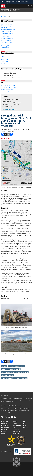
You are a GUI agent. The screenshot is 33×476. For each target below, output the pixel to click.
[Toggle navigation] (30, 6)
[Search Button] (28, 6)
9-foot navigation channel (11, 369)
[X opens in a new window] (6, 416)
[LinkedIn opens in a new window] (12, 416)
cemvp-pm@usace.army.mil (9, 109)
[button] (8, 3)
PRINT (3, 139)
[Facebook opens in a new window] (2, 416)
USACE (24, 378)
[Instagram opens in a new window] (9, 416)
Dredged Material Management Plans (15, 372)
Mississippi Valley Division (11, 378)
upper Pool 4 (19, 366)
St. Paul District (7, 375)
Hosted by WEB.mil (6, 451)
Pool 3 (11, 366)
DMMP (4, 366)
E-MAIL (8, 139)
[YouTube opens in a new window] (15, 416)
